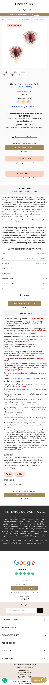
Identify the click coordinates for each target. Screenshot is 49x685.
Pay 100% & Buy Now (24, 174)
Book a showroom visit (24, 303)
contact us (20, 209)
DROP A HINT (9, 480)
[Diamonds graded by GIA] (24, 598)
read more (43, 258)
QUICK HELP (8, 455)
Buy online (24, 295)
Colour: (24, 98)
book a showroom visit (23, 373)
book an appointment (24, 588)
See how (26, 222)
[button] (33, 163)
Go (40, 611)
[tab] (5, 73)
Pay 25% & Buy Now (24, 159)
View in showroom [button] (14, 25)
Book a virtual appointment (25, 379)
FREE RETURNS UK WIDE (13, 485)
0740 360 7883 (27, 677)
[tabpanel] (24, 45)
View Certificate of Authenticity (26, 137)
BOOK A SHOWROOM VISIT (24, 147)
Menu (13, 8)
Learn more (24, 130)
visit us (36, 14)
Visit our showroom (24, 495)
